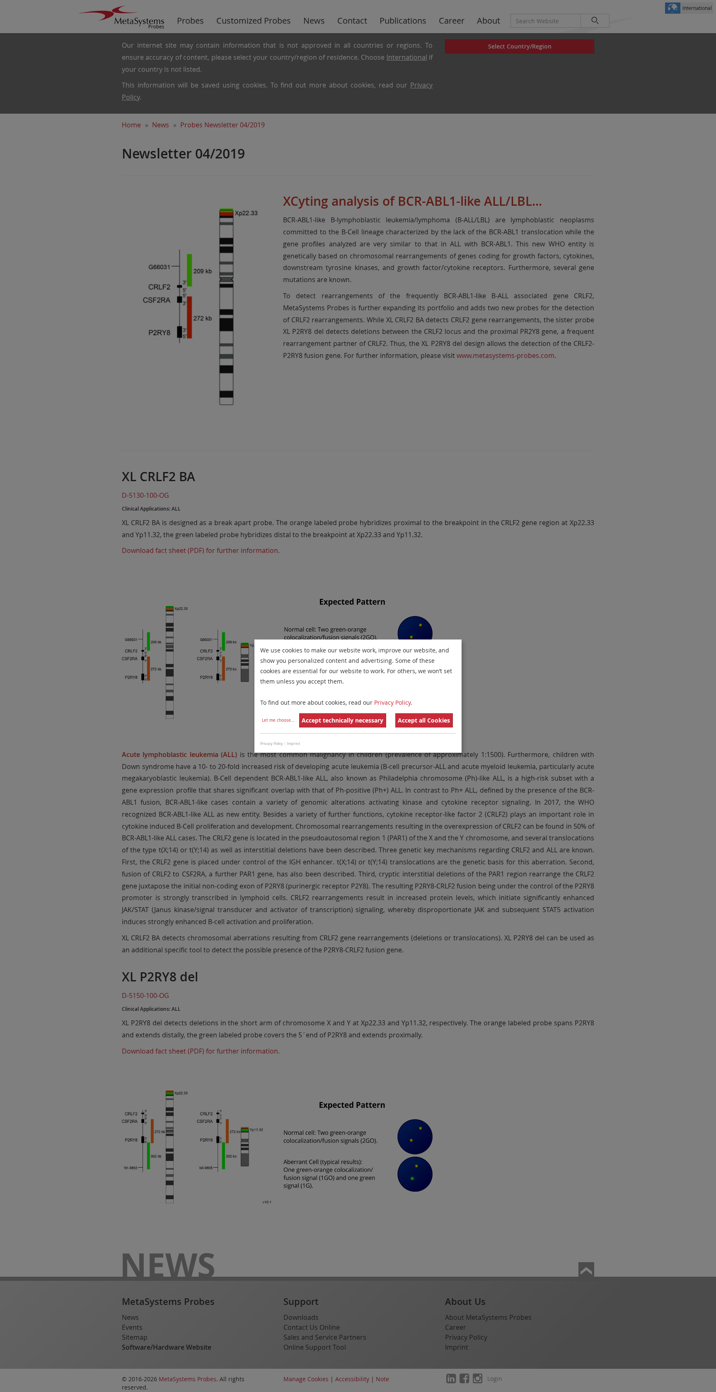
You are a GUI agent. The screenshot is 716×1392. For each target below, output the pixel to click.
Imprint (293, 743)
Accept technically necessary (342, 720)
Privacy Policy (392, 702)
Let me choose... (278, 720)
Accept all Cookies (424, 720)
